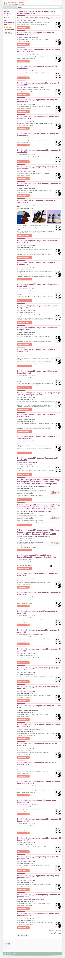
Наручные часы (39, 54)
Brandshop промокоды (22, 935)
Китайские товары (46, 486)
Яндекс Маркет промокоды (7, 16)
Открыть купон (22, 27)
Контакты (59, 1)
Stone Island (38, 205)
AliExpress (25, 486)
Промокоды (7, 943)
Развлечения (34, 462)
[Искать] (59, 7)
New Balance (44, 205)
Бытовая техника (38, 486)
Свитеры (42, 87)
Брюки (36, 37)
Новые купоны (7, 944)
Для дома (31, 559)
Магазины (6, 941)
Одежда (30, 20)
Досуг (29, 462)
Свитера (37, 87)
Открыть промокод (23, 235)
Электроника (31, 486)
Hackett (53, 205)
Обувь (33, 20)
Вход (5, 946)
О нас (55, 1)
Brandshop (25, 20)
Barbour (49, 205)
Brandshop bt (25, 559)
